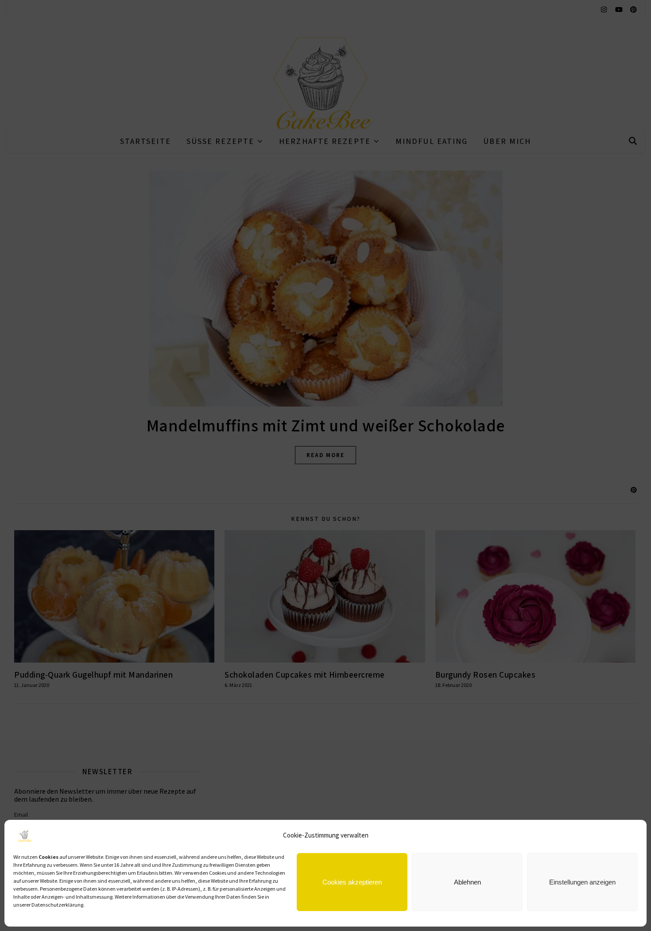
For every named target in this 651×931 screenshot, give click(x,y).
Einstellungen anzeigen (582, 882)
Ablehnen (467, 882)
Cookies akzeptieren (352, 882)
